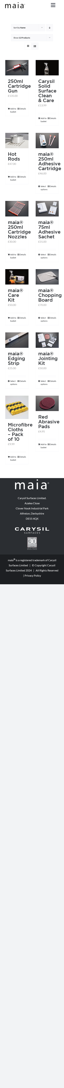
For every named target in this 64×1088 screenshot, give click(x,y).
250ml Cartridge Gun (19, 85)
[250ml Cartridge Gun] (17, 67)
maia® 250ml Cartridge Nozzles (19, 229)
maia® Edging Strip (16, 358)
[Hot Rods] (17, 140)
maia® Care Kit (15, 295)
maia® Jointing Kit (48, 358)
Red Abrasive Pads (49, 421)
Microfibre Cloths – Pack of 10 (20, 432)
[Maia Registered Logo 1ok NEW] (15, 3)
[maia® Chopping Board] (47, 277)
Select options (44, 188)
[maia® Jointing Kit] (47, 340)
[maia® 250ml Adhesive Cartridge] (47, 140)
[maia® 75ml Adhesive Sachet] (47, 208)
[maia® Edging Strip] (17, 340)
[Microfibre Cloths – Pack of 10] (17, 407)
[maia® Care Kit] (17, 277)
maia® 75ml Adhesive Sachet (49, 229)
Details (23, 108)
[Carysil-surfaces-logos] (32, 528)
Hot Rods (14, 156)
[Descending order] (49, 27)
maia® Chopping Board (50, 295)
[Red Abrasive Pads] (47, 403)
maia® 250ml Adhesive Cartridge (49, 161)
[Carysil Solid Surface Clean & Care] (47, 67)
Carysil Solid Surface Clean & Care (47, 90)
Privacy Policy (33, 575)
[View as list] (35, 46)
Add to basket (13, 110)
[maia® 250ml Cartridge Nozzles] (17, 208)
